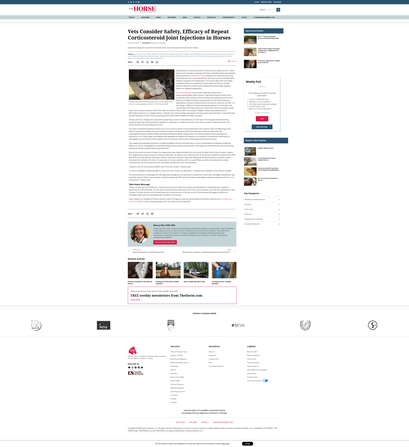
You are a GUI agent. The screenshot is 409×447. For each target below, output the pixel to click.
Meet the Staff (252, 352)
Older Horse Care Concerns (184, 56)
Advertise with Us (253, 366)
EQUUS (173, 370)
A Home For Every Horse (178, 352)
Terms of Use (251, 359)
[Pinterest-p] (133, 2)
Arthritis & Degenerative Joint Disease (176, 54)
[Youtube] (129, 367)
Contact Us (212, 355)
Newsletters (266, 2)
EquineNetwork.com (223, 422)
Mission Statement (253, 355)
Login (256, 2)
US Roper (173, 402)
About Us (212, 352)
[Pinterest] (136, 367)
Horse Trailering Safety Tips (194, 282)
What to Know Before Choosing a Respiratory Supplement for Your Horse (268, 50)
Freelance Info (214, 359)
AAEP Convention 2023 (155, 54)
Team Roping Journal (177, 391)
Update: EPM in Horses (265, 148)
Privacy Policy (251, 373)
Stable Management (177, 388)
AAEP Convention (140, 54)
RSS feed (180, 422)
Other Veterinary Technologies (204, 56)
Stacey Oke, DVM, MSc (164, 225)
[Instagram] (136, 2)
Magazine (277, 2)
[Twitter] (131, 2)
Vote (262, 119)
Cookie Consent (252, 377)
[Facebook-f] (128, 2)
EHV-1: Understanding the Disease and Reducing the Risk (268, 37)
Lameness (171, 56)
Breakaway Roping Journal (179, 362)
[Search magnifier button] (278, 10)
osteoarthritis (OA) (197, 76)
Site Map (193, 422)
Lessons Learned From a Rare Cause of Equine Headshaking (268, 169)
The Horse (174, 395)
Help (210, 362)
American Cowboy (176, 355)
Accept (247, 444)
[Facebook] (139, 367)
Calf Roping (174, 366)
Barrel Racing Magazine (178, 359)
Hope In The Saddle (177, 377)
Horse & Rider (175, 381)
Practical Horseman (177, 384)
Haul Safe (173, 373)
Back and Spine (222, 54)
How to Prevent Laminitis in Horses (268, 179)
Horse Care (163, 56)
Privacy (205, 422)
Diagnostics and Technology (149, 56)
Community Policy (253, 362)
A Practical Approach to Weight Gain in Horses (269, 61)
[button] (137, 62)
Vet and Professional (157, 58)
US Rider (173, 399)
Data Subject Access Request (257, 370)
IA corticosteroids (184, 93)
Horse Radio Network (216, 366)
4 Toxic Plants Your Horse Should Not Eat (267, 159)
